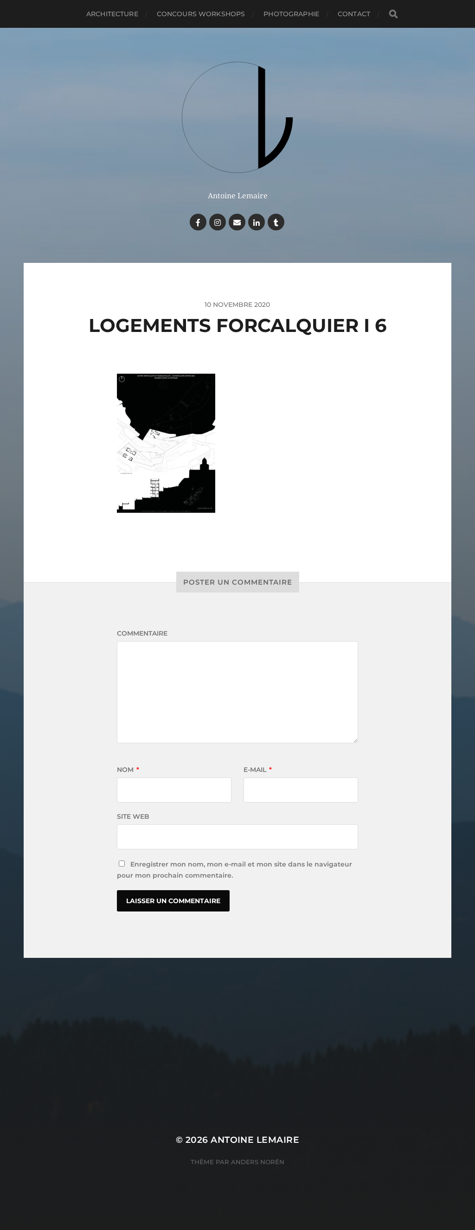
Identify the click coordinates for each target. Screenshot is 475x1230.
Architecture (112, 14)
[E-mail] (237, 222)
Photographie (291, 14)
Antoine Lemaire (255, 1139)
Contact (354, 14)
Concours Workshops (201, 14)
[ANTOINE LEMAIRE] (237, 119)
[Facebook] (198, 222)
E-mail (258, 769)
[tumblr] (276, 222)
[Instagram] (217, 222)
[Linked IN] (256, 222)
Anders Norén (257, 1162)
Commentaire (142, 633)
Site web (133, 816)
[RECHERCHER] (393, 14)
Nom (128, 769)
